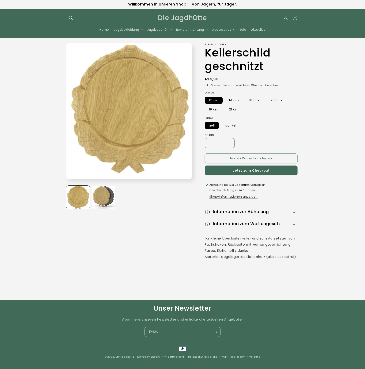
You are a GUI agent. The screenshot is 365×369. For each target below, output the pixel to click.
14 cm (234, 100)
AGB (224, 356)
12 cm (213, 100)
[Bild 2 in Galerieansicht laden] (103, 197)
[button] (71, 18)
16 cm (254, 100)
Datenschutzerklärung (203, 356)
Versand (229, 85)
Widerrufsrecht (174, 356)
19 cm (214, 109)
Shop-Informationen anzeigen (233, 196)
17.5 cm (276, 100)
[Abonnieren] (215, 332)
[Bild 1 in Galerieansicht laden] (78, 197)
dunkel (230, 125)
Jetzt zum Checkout (251, 170)
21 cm (234, 109)
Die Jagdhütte (125, 356)
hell (212, 125)
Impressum (237, 356)
